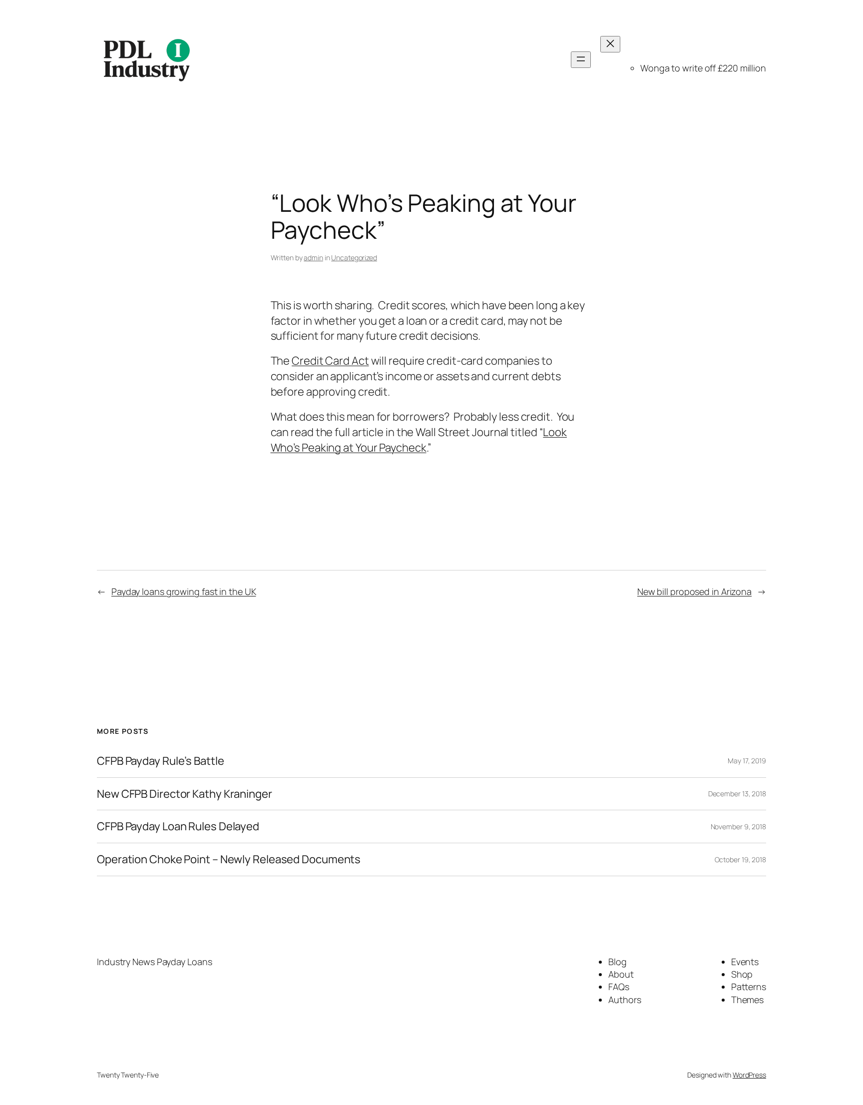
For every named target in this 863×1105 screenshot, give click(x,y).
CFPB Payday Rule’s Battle (160, 761)
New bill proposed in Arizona (694, 591)
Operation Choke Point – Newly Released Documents (229, 859)
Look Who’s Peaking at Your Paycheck (419, 440)
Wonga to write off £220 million (703, 68)
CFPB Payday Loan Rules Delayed (178, 826)
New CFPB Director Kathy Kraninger (184, 794)
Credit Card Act (330, 360)
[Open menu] (581, 59)
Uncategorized (354, 257)
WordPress (749, 1075)
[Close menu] (610, 44)
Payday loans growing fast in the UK (183, 591)
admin (313, 257)
